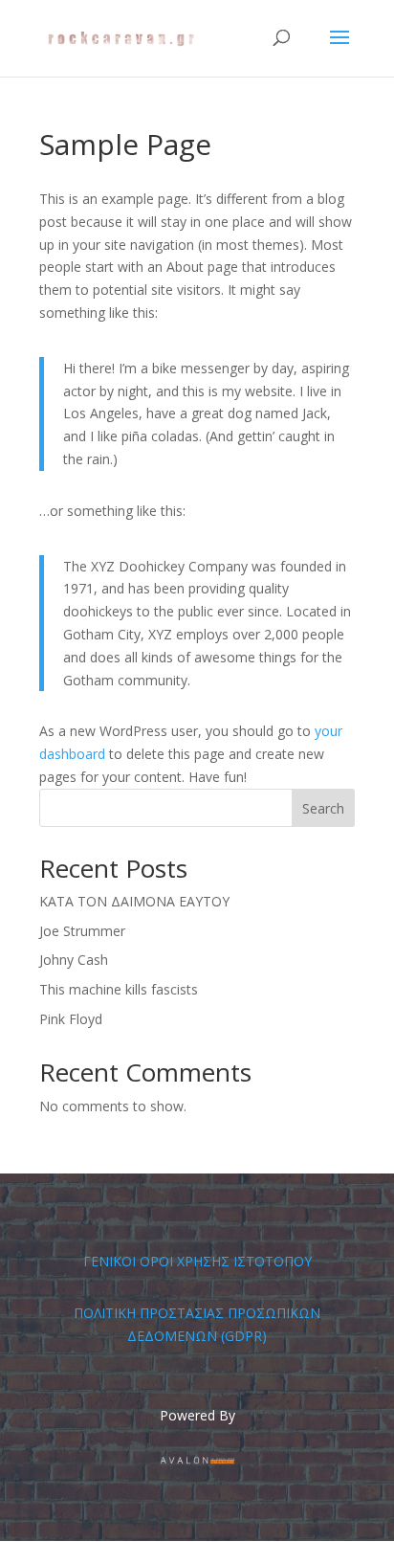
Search (323, 808)
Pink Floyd (70, 1019)
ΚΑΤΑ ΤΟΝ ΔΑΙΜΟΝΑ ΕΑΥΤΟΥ (134, 901)
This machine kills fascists (118, 989)
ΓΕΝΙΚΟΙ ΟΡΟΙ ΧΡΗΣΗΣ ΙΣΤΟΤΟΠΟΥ (197, 1261)
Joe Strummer (82, 931)
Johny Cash (73, 959)
